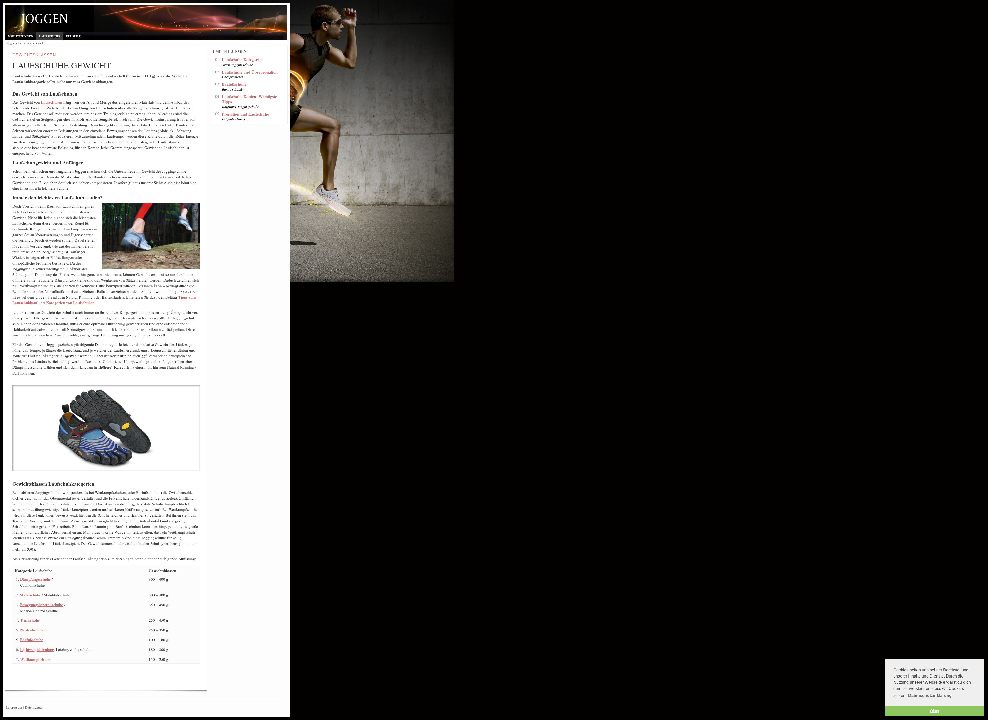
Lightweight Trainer (37, 649)
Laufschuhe (49, 36)
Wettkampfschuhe (35, 659)
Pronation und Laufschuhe (245, 114)
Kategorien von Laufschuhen (70, 303)
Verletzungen (20, 36)
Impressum (14, 707)
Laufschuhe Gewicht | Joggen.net (131, 19)
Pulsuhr (73, 36)
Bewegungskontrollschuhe (41, 605)
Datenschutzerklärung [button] (930, 695)
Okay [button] (934, 711)
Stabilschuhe (30, 595)
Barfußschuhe (31, 640)
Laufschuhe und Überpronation (250, 72)
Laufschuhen (51, 102)
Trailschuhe (30, 620)
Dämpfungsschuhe (35, 579)
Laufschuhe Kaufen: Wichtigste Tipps (249, 99)
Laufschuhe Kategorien (242, 60)
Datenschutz (33, 707)
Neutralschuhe (32, 630)
